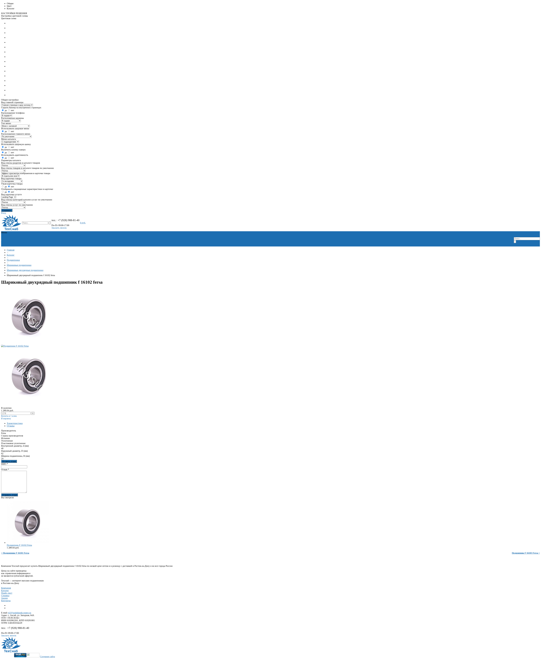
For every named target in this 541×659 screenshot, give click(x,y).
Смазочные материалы (124, 240)
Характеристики (15, 423)
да (6, 110)
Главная (10, 250)
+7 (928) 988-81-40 (68, 220)
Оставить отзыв (9, 461)
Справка (5, 595)
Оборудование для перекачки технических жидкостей (110, 238)
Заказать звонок (59, 228)
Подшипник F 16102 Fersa (19, 545)
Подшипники (81, 237)
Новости (56, 240)
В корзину (6, 418)
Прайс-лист (6, 593)
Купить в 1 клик (9, 416)
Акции (4, 598)
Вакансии (47, 240)
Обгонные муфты (97, 237)
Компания (6, 588)
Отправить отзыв (9, 495)
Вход (3, 213)
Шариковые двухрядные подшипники (25, 270)
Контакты (6, 600)
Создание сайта (47, 656)
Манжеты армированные (118, 237)
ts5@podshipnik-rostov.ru (19, 613)
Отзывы (11, 426)
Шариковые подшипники (19, 265)
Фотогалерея (67, 240)
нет (12, 110)
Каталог (11, 255)
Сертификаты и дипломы (29, 240)
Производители (8, 240)
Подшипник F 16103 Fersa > (526, 553)
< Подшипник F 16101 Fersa (15, 553)
